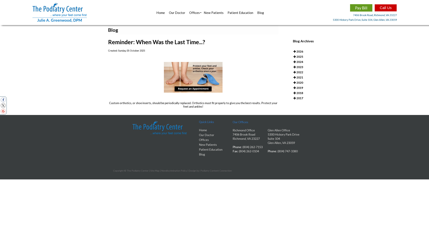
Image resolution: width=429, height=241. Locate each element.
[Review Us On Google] (3, 111)
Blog (260, 13)
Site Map (155, 170)
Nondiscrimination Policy (174, 170)
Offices (204, 140)
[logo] (59, 21)
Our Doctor (177, 13)
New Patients (214, 13)
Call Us (386, 8)
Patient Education (240, 13)
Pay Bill (361, 8)
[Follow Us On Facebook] (3, 99)
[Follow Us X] (3, 105)
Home (160, 13)
